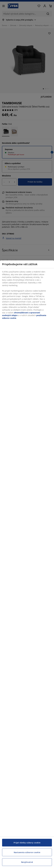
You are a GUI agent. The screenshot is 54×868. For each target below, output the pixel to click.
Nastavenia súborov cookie (27, 852)
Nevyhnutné (27, 862)
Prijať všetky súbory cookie (27, 842)
